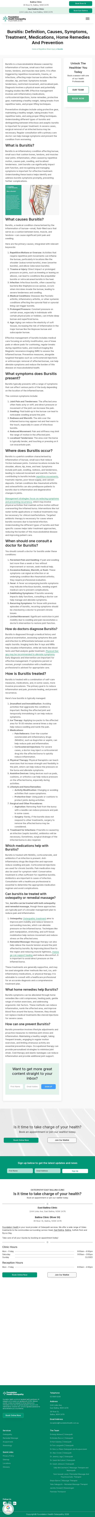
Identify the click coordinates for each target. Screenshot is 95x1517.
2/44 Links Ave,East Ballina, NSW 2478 (59, 1406)
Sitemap (6, 1459)
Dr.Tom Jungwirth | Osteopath (62, 1445)
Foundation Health (10, 1227)
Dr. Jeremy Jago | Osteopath (61, 1456)
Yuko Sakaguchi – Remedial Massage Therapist (69, 1484)
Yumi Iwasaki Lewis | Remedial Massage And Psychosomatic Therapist (71, 1475)
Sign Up (48, 1086)
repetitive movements (47, 476)
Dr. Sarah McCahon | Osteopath (62, 1460)
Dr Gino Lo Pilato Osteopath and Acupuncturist (68, 1449)
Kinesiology (7, 1445)
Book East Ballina (81, 11)
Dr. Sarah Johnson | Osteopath (62, 1464)
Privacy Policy (8, 1456)
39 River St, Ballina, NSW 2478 (47, 1221)
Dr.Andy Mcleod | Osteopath (61, 1434)
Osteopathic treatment (34, 918)
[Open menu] (87, 18)
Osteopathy (7, 1434)
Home (34, 49)
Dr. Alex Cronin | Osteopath (60, 1453)
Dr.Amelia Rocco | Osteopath (61, 1438)
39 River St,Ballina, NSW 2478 (57, 1412)
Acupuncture (8, 1442)
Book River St (80, 3)
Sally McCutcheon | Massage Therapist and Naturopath (71, 1469)
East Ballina (59, 1230)
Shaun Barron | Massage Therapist (63, 1480)
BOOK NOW (78, 98)
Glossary (6, 1467)
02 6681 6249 (55, 1396)
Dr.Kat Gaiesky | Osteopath (60, 1442)
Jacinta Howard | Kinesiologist (62, 1488)
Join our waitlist (62, 1140)
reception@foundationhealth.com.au (64, 1423)
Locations (7, 1463)
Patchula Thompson (58, 1492)
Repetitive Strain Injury (47, 49)
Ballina (68, 1230)
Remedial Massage (10, 1438)
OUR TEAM (78, 90)
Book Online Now (21, 1140)
